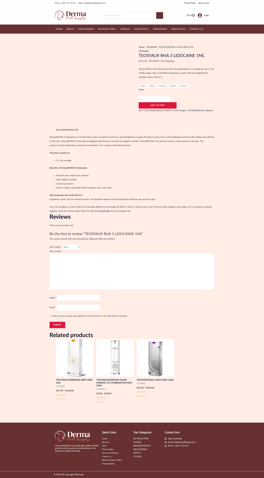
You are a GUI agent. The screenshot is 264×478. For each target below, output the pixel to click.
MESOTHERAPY (86, 29)
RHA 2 (99, 207)
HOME (59, 29)
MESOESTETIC (141, 29)
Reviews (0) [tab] (72, 130)
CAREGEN (125, 29)
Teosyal (209, 110)
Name (53, 298)
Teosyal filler (104, 211)
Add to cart (157, 105)
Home (141, 47)
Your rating (56, 247)
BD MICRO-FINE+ (107, 29)
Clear (141, 90)
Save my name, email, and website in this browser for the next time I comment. (90, 316)
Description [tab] (61, 130)
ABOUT (70, 29)
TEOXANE (151, 47)
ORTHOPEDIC (160, 29)
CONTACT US (196, 29)
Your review (56, 251)
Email (53, 307)
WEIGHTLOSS (178, 29)
